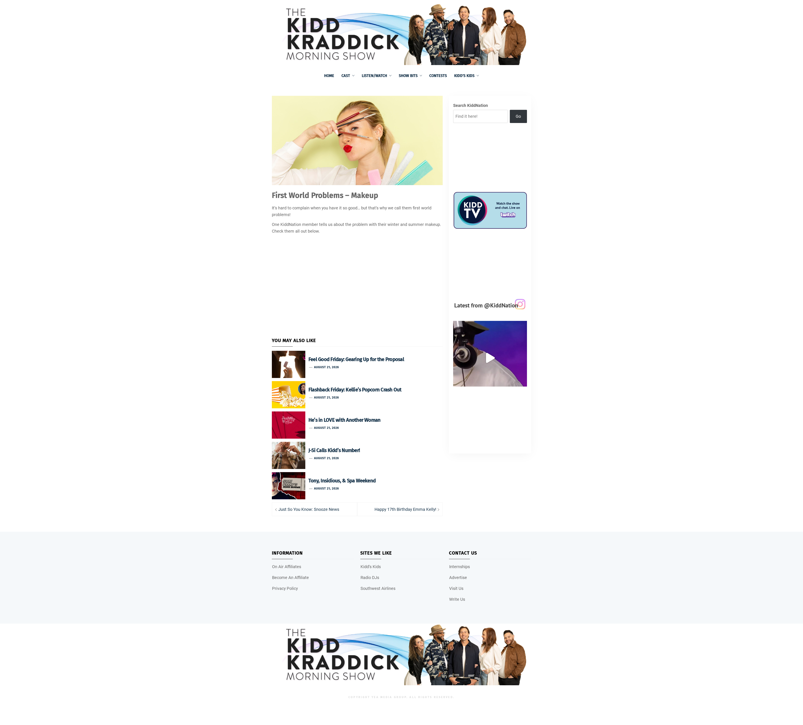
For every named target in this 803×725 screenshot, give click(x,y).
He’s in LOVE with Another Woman (344, 420)
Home (329, 75)
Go (518, 116)
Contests (438, 75)
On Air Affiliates (286, 566)
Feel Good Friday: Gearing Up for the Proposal (356, 359)
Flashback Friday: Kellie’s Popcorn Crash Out (355, 390)
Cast (345, 75)
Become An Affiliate (290, 577)
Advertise (458, 577)
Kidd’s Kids (464, 75)
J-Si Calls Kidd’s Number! (334, 450)
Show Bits (408, 75)
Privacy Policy (285, 588)
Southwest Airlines (378, 588)
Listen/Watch (374, 75)
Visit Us (456, 588)
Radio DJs (370, 577)
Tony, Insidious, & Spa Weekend (342, 481)
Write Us (457, 599)
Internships (459, 566)
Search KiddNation (470, 105)
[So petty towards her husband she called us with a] (490, 358)
